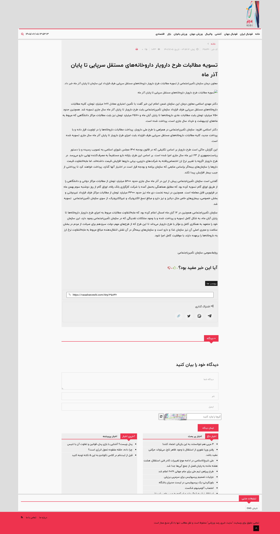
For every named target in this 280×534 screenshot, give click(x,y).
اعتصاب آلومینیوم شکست (199, 488)
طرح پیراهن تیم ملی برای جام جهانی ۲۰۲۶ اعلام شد (186, 471)
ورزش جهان (196, 34)
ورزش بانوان (180, 34)
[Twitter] (189, 316)
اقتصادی (160, 34)
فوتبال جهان (230, 34)
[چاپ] (136, 49)
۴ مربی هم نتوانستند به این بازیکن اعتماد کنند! (188, 444)
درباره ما (43, 517)
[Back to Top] (256, 528)
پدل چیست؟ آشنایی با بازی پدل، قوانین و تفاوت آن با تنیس (99, 444)
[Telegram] (210, 316)
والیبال (208, 34)
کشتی (218, 34)
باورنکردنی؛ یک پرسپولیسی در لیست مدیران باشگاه (186, 482)
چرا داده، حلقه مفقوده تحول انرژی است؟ (110, 449)
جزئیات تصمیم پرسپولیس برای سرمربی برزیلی (189, 477)
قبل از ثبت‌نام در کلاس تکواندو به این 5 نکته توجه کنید (102, 455)
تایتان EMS (252, 508)
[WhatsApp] (199, 316)
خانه (257, 34)
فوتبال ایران (246, 34)
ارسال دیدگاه (208, 428)
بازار (169, 34)
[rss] (22, 517)
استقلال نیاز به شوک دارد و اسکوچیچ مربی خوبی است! (184, 493)
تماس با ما (31, 517)
